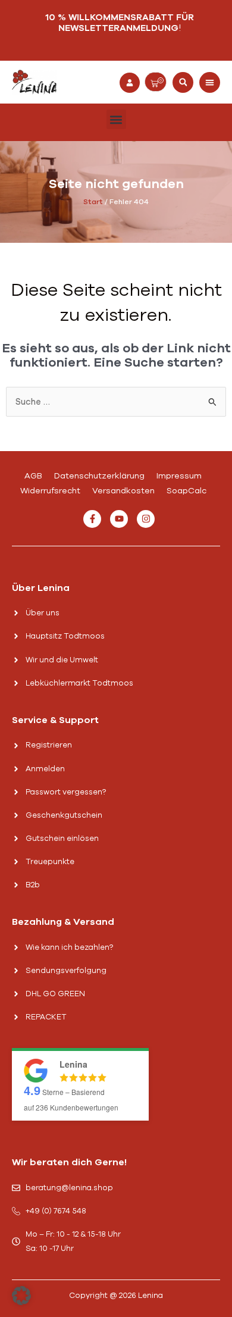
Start (93, 202)
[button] (183, 82)
